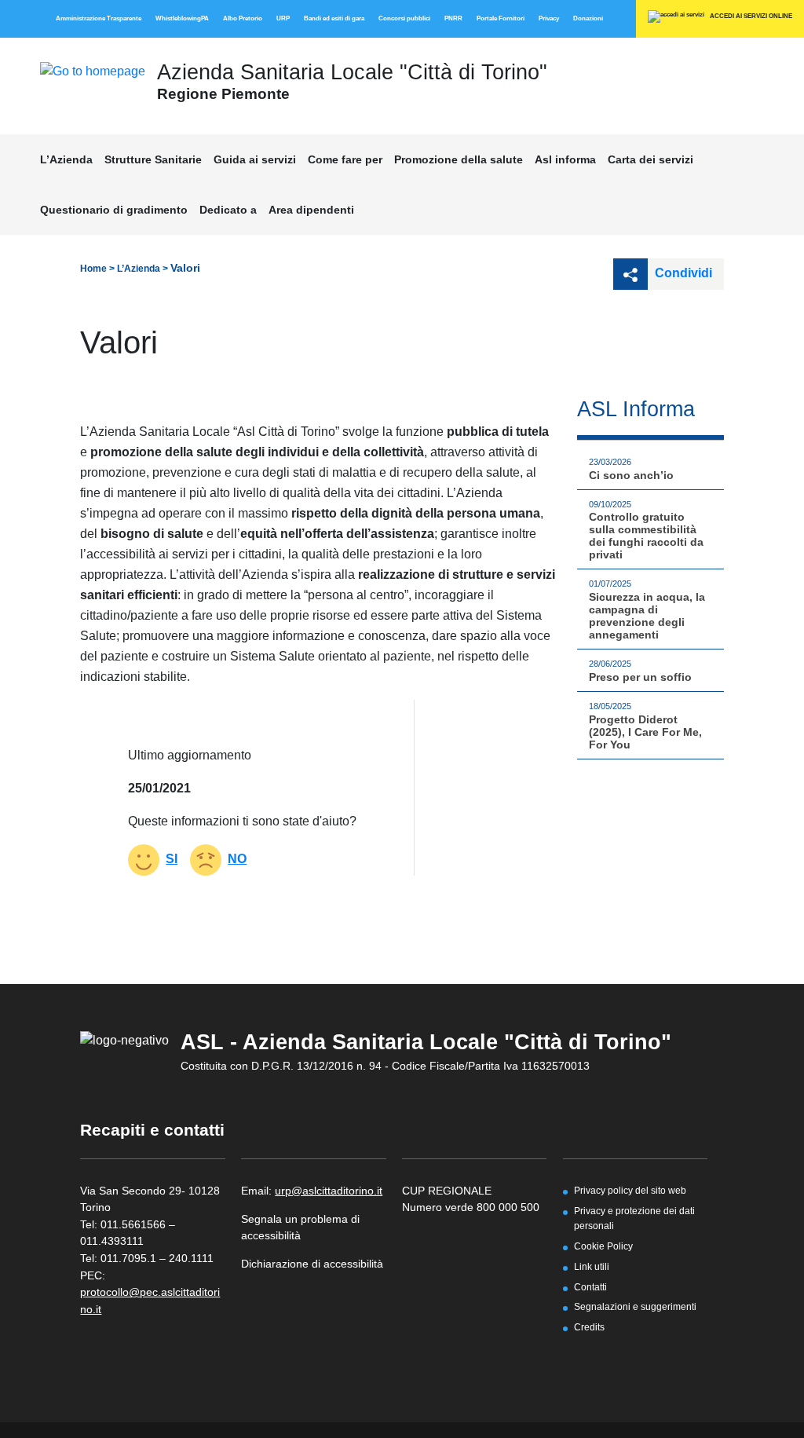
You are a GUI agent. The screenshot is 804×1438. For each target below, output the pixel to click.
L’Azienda (66, 159)
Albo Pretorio (242, 18)
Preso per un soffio (640, 677)
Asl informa (565, 159)
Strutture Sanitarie (153, 159)
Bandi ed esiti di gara (334, 18)
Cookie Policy (603, 1246)
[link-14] (92, 70)
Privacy (549, 18)
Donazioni (588, 18)
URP (283, 18)
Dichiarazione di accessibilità (312, 1263)
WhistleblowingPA (182, 18)
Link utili (591, 1266)
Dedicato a (228, 209)
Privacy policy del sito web (630, 1190)
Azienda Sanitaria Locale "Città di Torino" (352, 72)
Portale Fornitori (500, 18)
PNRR (453, 18)
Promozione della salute (458, 159)
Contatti (590, 1287)
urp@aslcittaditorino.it (328, 1190)
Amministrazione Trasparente (98, 18)
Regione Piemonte (223, 93)
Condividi (682, 273)
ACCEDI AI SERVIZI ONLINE (750, 16)
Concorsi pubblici (404, 18)
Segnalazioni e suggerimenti (635, 1306)
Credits (589, 1327)
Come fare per (345, 159)
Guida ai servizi (255, 159)
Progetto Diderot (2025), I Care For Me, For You (645, 732)
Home (93, 268)
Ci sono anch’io (631, 475)
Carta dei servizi (650, 159)
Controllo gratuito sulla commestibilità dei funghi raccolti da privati (646, 535)
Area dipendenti (311, 209)
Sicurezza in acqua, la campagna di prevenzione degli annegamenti (647, 616)
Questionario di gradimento (114, 209)
